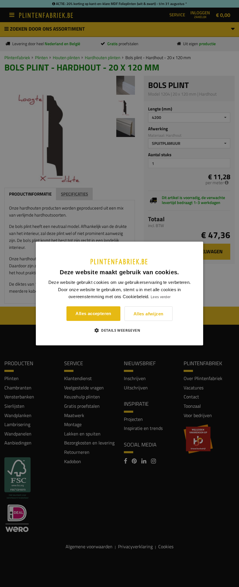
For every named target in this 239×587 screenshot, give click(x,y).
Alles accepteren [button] (93, 313)
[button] (119, 330)
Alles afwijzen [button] (148, 313)
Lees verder (161, 297)
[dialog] (119, 293)
